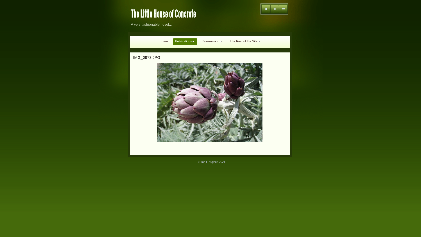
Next (275, 9)
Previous (266, 9)
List (283, 9)
